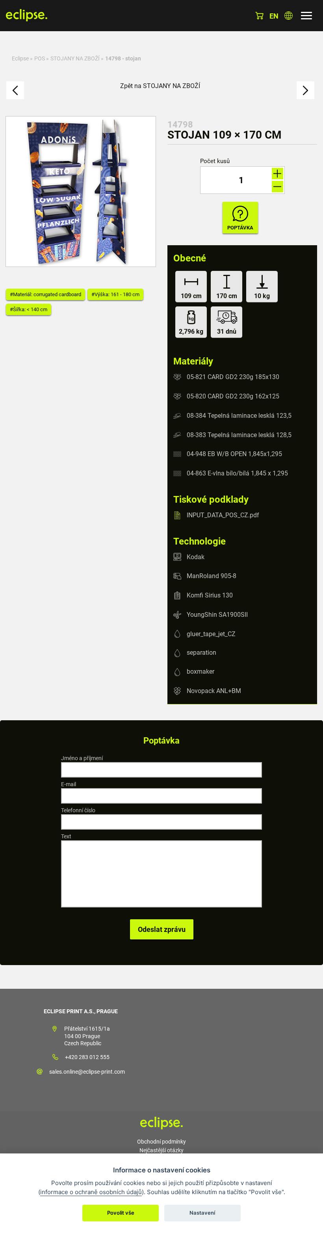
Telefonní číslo (78, 810)
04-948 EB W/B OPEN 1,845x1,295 (234, 454)
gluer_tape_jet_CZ (211, 633)
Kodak (195, 556)
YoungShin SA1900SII (217, 614)
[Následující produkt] (305, 90)
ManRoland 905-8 (211, 576)
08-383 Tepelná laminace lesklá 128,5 (239, 434)
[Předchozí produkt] (15, 90)
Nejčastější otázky (161, 1150)
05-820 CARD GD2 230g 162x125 (233, 396)
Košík (259, 15)
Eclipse (20, 58)
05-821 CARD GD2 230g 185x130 (233, 377)
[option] (81, 191)
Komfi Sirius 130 (210, 595)
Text (66, 836)
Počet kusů (215, 161)
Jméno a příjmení (82, 758)
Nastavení (202, 1213)
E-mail (68, 784)
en (273, 16)
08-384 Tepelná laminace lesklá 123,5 (239, 415)
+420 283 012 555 (87, 1057)
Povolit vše (120, 1213)
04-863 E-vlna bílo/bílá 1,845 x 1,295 (237, 473)
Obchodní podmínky (161, 1141)
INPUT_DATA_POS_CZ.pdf (223, 515)
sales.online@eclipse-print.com (87, 1072)
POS (39, 58)
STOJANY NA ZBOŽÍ (75, 58)
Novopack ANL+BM (214, 691)
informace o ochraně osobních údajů (91, 1192)
